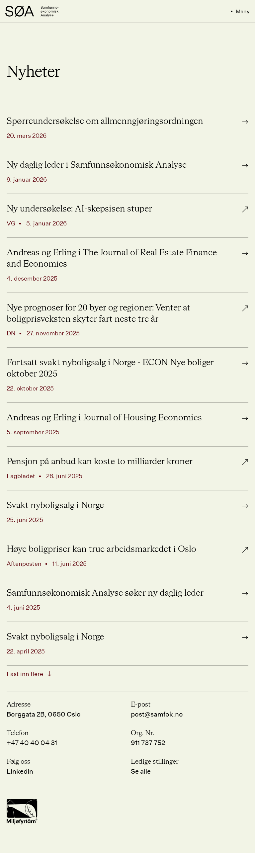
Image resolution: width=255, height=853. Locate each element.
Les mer (236, 111)
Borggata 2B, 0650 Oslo (44, 714)
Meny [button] (243, 11)
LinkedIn (20, 771)
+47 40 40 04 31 (32, 742)
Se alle (141, 771)
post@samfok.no (157, 714)
